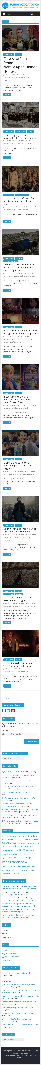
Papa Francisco (13, 862)
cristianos (35, 840)
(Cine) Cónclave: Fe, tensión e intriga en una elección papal (20, 332)
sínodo (24, 870)
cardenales (20, 339)
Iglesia (23, 850)
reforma (14, 866)
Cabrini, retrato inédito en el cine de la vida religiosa (19, 530)
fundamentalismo (24, 606)
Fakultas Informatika (9, 886)
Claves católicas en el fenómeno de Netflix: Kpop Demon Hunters (20, 65)
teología (31, 870)
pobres (30, 862)
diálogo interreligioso (27, 843)
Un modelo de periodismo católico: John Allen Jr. (19, 1013)
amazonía (11, 836)
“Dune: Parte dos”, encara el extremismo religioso (19, 599)
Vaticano (6, 873)
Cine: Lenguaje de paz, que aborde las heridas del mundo (20, 136)
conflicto (11, 276)
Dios (10, 843)
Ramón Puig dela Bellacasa (11, 915)
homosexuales (18, 474)
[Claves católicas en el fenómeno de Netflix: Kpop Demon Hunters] (20, 26)
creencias (10, 408)
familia (13, 850)
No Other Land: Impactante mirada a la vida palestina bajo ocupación (19, 267)
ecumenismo (14, 846)
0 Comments (30, 207)
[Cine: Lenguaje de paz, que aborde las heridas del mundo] (20, 103)
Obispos (28, 857)
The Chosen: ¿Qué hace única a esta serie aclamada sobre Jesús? (20, 201)
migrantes (17, 537)
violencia (15, 873)
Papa (35, 858)
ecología (15, 606)
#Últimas (18, 54)
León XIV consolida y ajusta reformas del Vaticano (19, 973)
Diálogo (16, 842)
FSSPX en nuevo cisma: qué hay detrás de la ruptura (20, 979)
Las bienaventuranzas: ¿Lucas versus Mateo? (18, 781)
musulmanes (20, 858)
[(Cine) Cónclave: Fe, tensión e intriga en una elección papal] (20, 299)
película (32, 276)
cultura (30, 78)
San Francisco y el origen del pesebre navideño (18, 798)
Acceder (5, 950)
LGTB (25, 474)
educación (23, 846)
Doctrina (36, 843)
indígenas (31, 850)
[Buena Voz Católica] (4, 14)
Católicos (9, 839)
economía (5, 846)
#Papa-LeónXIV (20, 132)
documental (19, 276)
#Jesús (18, 195)
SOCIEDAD (15, 870)
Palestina (26, 276)
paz (26, 862)
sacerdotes (30, 867)
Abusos (5, 836)
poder (19, 342)
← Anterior (7, 698)
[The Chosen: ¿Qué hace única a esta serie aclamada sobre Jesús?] (20, 167)
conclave (31, 339)
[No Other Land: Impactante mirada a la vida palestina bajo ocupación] (20, 230)
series (20, 210)
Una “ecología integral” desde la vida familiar (17, 1007)
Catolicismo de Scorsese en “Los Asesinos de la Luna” (18, 664)
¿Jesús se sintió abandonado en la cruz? (16, 792)
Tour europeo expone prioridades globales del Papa (20, 1025)
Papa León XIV (25, 144)
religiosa (24, 537)
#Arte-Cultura (9, 54)
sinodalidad (6, 870)
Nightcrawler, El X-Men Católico (13, 772)
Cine (25, 78)
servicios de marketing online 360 (13, 904)
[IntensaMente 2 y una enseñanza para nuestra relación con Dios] (20, 365)
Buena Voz (21, 75)
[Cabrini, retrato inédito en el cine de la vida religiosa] (20, 497)
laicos (16, 854)
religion (22, 866)
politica (32, 606)
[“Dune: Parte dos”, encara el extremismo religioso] (20, 563)
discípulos (10, 210)
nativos (28, 672)
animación (17, 78)
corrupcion (6, 342)
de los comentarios (10, 957)
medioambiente (26, 854)
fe (17, 850)
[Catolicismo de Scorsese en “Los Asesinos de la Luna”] (20, 632)
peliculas (33, 144)
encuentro (30, 846)
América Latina (19, 836)
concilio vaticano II (19, 840)
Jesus (15, 210)
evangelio (6, 850)
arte (22, 78)
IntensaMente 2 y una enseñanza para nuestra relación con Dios (17, 399)
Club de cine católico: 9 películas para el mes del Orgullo (17, 465)
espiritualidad (23, 408)
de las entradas (9, 953)
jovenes (10, 854)
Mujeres (12, 857)
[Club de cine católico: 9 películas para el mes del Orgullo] (20, 431)
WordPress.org (7, 960)
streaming (6, 80)
